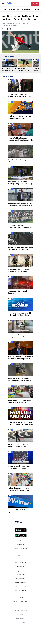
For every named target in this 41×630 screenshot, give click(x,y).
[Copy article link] (13, 29)
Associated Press (7, 23)
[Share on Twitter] (10, 29)
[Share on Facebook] (7, 29)
